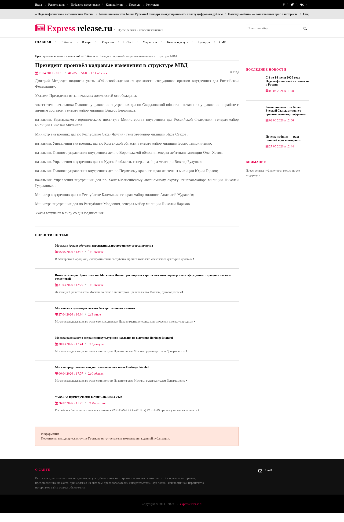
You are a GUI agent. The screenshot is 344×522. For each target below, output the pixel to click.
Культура (204, 42)
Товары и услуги (177, 42)
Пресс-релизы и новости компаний (58, 56)
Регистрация (56, 4)
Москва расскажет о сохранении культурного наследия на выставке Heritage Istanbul (114, 337)
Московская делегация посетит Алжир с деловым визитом (95, 308)
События (67, 42)
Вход (38, 4)
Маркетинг (150, 42)
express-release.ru (191, 504)
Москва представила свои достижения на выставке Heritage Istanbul (102, 367)
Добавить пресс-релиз (85, 4)
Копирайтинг (114, 4)
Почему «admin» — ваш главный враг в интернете (250, 14)
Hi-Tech (128, 42)
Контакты (152, 4)
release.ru (78, 28)
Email (268, 470)
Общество (107, 42)
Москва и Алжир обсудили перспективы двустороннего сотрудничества (104, 245)
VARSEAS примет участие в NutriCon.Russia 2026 (88, 396)
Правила (134, 4)
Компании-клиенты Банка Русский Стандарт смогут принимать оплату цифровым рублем (148, 14)
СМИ (222, 42)
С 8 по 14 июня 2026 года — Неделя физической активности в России (287, 81)
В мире (86, 42)
